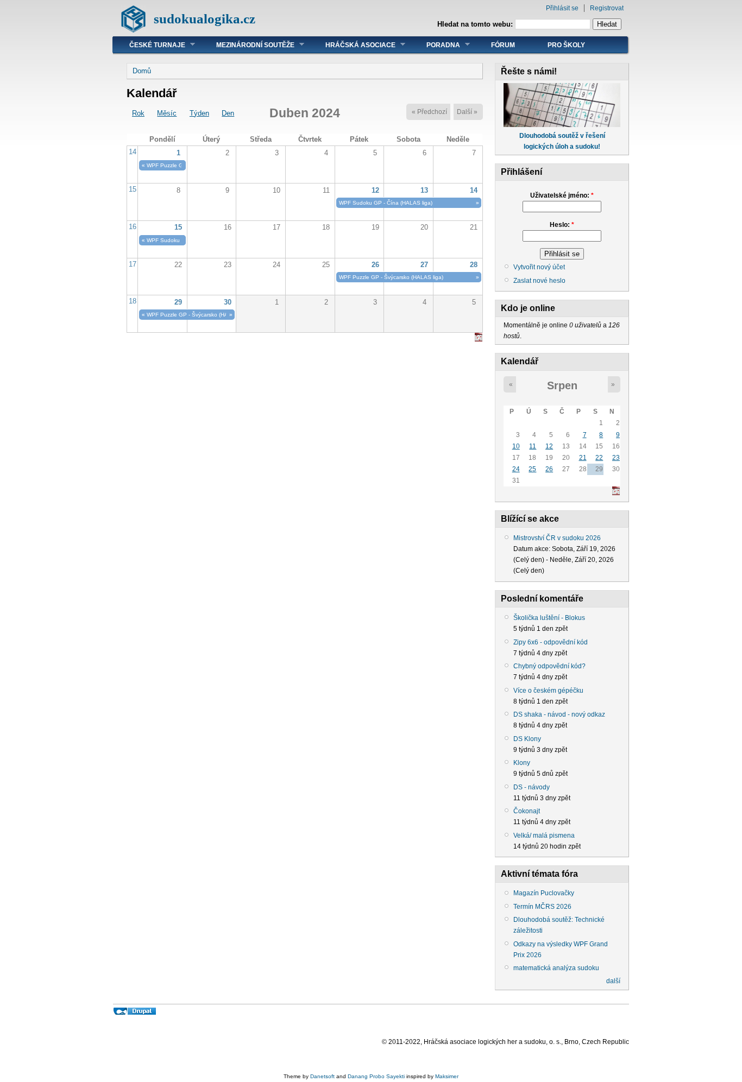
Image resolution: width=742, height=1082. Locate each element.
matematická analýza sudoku (556, 968)
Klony (521, 763)
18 (132, 301)
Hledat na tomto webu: (476, 24)
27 (424, 265)
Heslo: (562, 225)
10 (516, 446)
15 (132, 189)
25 (532, 469)
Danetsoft (322, 1076)
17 (132, 264)
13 (424, 190)
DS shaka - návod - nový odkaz (559, 714)
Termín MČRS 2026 (542, 906)
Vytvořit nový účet (539, 267)
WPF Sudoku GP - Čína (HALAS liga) (385, 203)
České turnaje (149, 45)
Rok (138, 113)
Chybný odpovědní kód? (549, 666)
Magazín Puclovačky (543, 893)
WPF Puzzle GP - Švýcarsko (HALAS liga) (391, 277)
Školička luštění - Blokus (549, 618)
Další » (467, 112)
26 (375, 265)
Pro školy (566, 45)
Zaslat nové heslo (539, 280)
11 (532, 446)
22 (599, 457)
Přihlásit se (562, 8)
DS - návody (531, 787)
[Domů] (133, 30)
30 (227, 302)
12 (375, 190)
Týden (199, 113)
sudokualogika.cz (204, 18)
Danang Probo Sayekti (376, 1076)
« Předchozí (429, 112)
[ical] (478, 339)
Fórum (503, 45)
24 (516, 469)
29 (178, 302)
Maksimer (446, 1076)
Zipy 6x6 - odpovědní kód (550, 642)
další (613, 981)
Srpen (562, 385)
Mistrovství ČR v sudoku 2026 (557, 538)
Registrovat (607, 8)
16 (132, 227)
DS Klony (527, 739)
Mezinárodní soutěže (247, 45)
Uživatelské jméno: (562, 195)
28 (473, 265)
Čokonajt (526, 811)
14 (132, 152)
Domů (142, 71)
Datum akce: (532, 549)
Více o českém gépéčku (548, 690)
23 (616, 457)
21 (583, 457)
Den (228, 113)
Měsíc (167, 113)
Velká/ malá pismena (544, 835)
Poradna (435, 45)
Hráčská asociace (352, 45)
